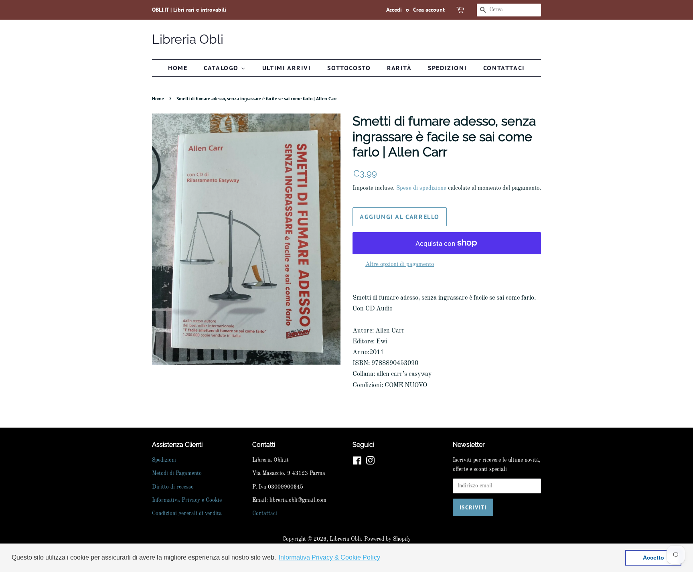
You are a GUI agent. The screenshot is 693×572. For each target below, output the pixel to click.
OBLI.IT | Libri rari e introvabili (189, 9)
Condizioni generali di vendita (187, 513)
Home (177, 68)
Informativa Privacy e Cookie (187, 500)
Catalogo (222, 68)
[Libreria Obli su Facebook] (357, 462)
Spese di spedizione (421, 188)
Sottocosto (349, 68)
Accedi (394, 9)
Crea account (429, 9)
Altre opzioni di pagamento (399, 265)
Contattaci (504, 68)
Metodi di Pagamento (177, 473)
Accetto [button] (653, 557)
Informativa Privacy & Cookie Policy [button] (329, 557)
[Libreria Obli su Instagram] (370, 462)
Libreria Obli (187, 39)
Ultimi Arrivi (286, 68)
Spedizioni (447, 68)
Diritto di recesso (173, 487)
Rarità (399, 68)
